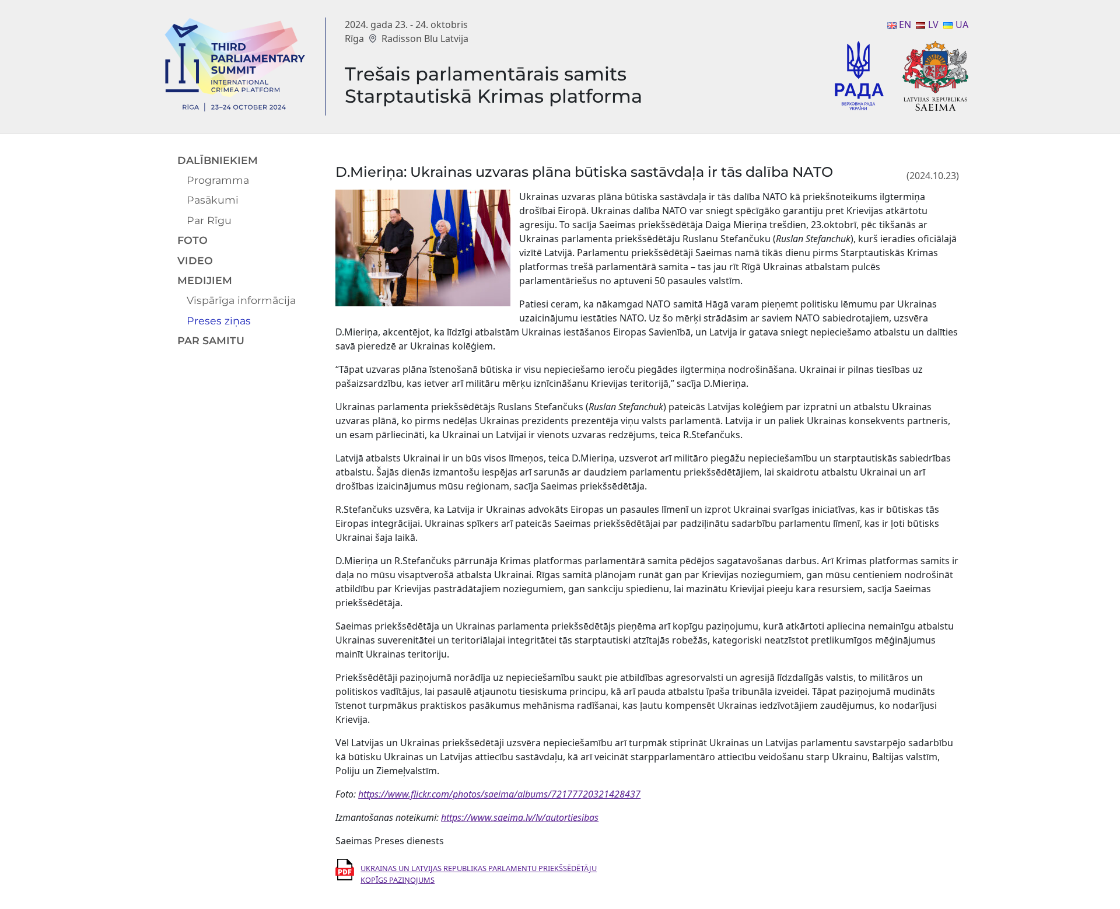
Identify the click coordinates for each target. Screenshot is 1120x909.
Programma (218, 180)
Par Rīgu (209, 220)
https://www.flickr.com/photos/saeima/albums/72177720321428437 (499, 794)
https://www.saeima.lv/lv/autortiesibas (519, 817)
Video (195, 260)
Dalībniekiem (217, 160)
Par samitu (210, 340)
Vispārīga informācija (241, 300)
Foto (192, 240)
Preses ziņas (219, 320)
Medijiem (204, 280)
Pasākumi (213, 200)
